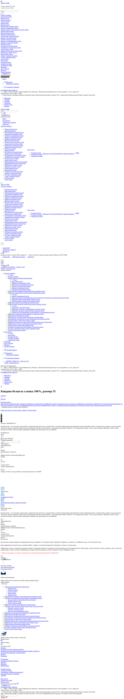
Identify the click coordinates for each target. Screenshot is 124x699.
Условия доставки (6, 670)
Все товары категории (8, 567)
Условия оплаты (6, 669)
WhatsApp (7, 103)
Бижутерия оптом (17, 281)
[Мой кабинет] (1, 246)
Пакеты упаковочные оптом (20, 296)
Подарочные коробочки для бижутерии (13, 652)
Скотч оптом (108, 405)
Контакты (4, 664)
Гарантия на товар (6, 680)
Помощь (3, 675)
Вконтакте (7, 98)
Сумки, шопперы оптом (96, 405)
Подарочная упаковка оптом (20, 404)
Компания (4, 656)
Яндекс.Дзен (8, 104)
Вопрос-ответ (5, 682)
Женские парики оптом (54, 404)
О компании (4, 659)
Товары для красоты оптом (80, 405)
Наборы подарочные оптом (87, 404)
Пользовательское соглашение (10, 674)
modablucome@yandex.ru (9, 90)
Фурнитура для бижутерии (104, 404)
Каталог (3, 654)
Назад (11, 275)
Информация (5, 665)
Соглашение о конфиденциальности (12, 672)
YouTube (7, 101)
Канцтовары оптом (66, 405)
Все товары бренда (6, 569)
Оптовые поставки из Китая (9, 661)
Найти (3, 697)
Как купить (11, 335)
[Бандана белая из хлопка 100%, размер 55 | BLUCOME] (18, 410)
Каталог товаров (13, 276)
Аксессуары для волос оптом (21, 307)
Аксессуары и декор (17, 405)
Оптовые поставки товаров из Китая (12, 649)
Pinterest (6, 106)
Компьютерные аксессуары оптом (33, 405)
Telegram (7, 100)
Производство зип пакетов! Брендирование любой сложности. (20, 651)
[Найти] (2, 13)
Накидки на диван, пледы (52, 405)
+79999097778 (5, 73)
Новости (3, 648)
